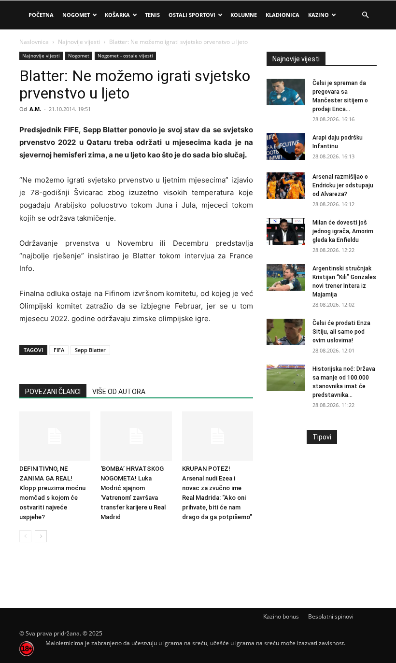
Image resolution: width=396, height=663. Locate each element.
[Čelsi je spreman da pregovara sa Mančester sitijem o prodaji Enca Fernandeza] (286, 92)
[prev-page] (25, 536)
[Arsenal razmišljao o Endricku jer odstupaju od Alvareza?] (286, 185)
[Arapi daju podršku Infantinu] (286, 146)
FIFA (59, 349)
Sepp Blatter (90, 349)
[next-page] (41, 536)
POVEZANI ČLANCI (53, 391)
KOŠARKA (117, 14)
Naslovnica (34, 42)
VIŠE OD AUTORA (118, 391)
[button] (365, 15)
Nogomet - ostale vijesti (125, 55)
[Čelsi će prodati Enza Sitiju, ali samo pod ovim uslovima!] (286, 332)
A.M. (35, 109)
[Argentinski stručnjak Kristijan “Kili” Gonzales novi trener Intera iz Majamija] (286, 277)
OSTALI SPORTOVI (192, 14)
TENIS (152, 14)
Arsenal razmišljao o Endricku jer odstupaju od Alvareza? (342, 185)
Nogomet (76, 14)
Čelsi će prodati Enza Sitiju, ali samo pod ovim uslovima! (341, 332)
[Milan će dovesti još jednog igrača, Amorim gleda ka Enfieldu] (286, 231)
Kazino (318, 14)
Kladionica (282, 14)
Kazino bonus (281, 616)
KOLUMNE (243, 14)
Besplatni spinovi (331, 616)
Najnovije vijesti (79, 42)
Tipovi (321, 437)
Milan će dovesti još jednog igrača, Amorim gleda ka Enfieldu (342, 231)
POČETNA (41, 14)
